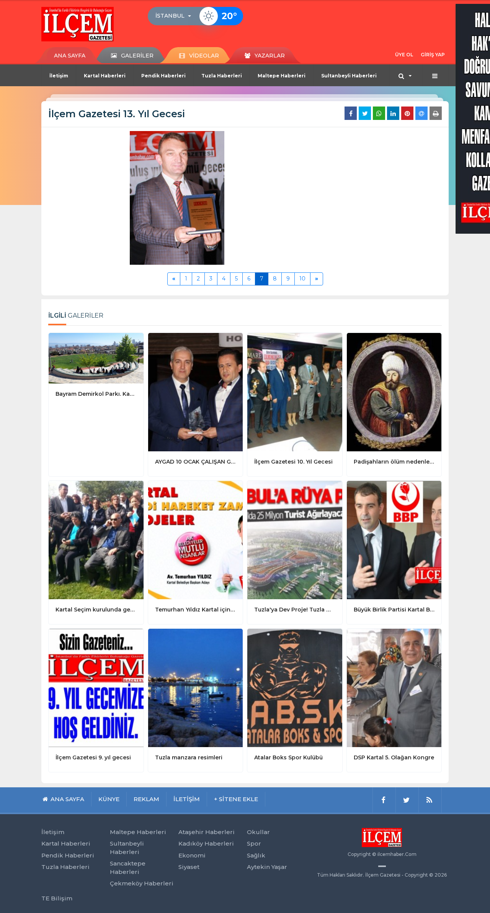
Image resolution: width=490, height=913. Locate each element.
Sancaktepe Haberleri (127, 867)
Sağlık (256, 855)
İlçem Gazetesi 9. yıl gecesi (93, 757)
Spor (254, 843)
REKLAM (146, 799)
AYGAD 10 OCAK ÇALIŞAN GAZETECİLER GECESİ (195, 461)
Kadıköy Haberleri (206, 843)
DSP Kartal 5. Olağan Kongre (394, 757)
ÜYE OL (404, 54)
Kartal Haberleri (105, 76)
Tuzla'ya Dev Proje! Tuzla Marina (294, 609)
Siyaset (188, 866)
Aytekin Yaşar (267, 866)
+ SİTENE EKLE (236, 799)
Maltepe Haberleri (281, 76)
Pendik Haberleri (163, 76)
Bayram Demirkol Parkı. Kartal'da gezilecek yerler (96, 393)
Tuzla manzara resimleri (188, 757)
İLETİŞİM (186, 799)
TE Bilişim (56, 898)
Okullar (258, 832)
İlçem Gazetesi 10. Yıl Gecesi (293, 461)
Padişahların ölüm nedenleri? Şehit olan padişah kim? (394, 461)
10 (302, 278)
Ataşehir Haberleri (206, 832)
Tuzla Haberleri (221, 76)
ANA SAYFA (69, 55)
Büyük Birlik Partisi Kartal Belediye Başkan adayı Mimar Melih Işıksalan (394, 609)
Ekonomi (192, 855)
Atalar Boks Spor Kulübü (288, 757)
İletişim (58, 76)
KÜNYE (108, 799)
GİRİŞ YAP (433, 54)
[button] (175, 16)
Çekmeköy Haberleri (141, 883)
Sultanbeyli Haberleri (349, 76)
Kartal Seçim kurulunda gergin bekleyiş (96, 609)
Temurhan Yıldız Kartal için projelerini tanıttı (195, 609)
